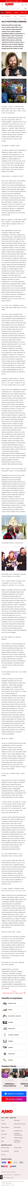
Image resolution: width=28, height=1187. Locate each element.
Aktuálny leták (17, 1147)
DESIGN (16, 12)
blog (2, 12)
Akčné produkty (5, 1147)
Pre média (4, 1134)
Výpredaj (16, 1151)
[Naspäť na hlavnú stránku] (9, 4)
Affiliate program (18, 1137)
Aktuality (3, 1123)
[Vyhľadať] (26, 9)
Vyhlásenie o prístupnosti (17, 1141)
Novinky (3, 1154)
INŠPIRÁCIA (9, 12)
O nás (2, 1120)
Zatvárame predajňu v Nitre (15, 1)
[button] (1, 1177)
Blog (2, 1141)
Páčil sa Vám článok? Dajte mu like (13, 993)
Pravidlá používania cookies (7, 1177)
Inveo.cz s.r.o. (9, 1183)
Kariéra (3, 1137)
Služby (3, 1130)
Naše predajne (5, 1127)
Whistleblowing (17, 1174)
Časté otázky (17, 1127)
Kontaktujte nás (18, 1130)
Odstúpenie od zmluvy (20, 1123)
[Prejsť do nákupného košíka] (26, 4)
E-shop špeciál (5, 1151)
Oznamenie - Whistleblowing (18, 1134)
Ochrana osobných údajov (6, 1174)
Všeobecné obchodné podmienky (8, 1171)
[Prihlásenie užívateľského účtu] (22, 4)
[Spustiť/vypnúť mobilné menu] (2, 4)
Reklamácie (17, 1120)
